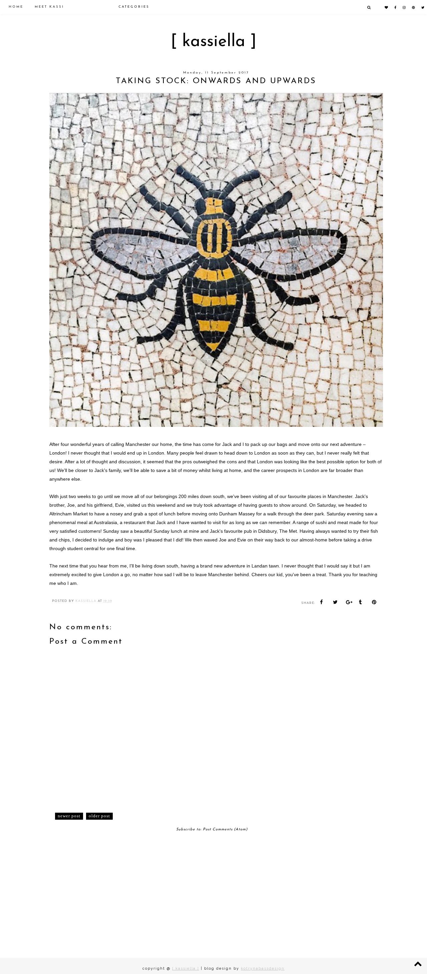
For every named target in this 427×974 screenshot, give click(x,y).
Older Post (99, 815)
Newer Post (69, 815)
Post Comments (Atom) (225, 829)
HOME (16, 7)
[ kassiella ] (214, 41)
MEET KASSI (49, 7)
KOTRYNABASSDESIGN (263, 968)
